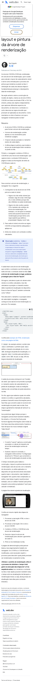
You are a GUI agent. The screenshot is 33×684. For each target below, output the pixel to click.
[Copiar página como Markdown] (4, 55)
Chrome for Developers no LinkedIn (12, 669)
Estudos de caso (7, 654)
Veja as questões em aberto (10, 641)
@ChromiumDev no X (9, 664)
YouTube (5, 666)
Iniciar (16, 32)
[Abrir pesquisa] (21, 2)
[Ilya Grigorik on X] (10, 66)
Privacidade (16, 680)
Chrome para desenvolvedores (11, 648)
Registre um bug (7, 638)
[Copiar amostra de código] (32, 309)
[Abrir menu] (3, 2)
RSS (4, 672)
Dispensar (16, 26)
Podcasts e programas (9, 656)
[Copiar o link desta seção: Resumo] (9, 123)
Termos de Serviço (6, 680)
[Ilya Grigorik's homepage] (12, 66)
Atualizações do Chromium (10, 651)
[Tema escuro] (30, 309)
